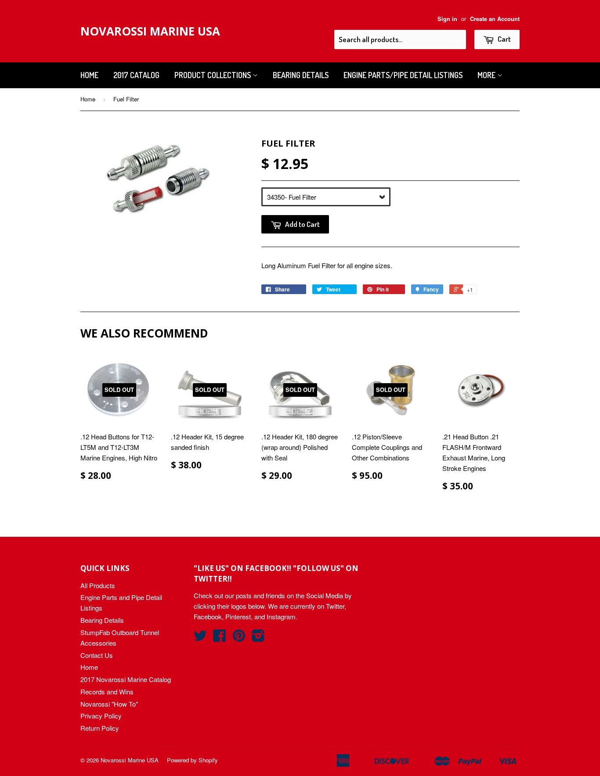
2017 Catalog (136, 75)
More (487, 75)
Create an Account (495, 19)
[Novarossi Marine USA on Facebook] (219, 638)
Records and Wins (107, 691)
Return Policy (99, 728)
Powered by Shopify (192, 760)
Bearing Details (301, 75)
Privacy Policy (101, 715)
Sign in (447, 19)
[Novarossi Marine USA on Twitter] (200, 638)
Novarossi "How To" (109, 703)
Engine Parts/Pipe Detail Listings (403, 75)
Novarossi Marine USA (150, 31)
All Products (97, 585)
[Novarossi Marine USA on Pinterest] (239, 638)
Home (89, 75)
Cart (503, 38)
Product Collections (213, 75)
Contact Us (96, 655)
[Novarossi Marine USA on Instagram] (258, 638)
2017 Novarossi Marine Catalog (125, 679)
